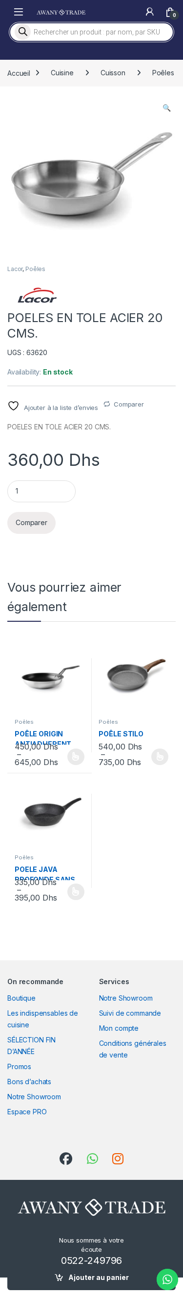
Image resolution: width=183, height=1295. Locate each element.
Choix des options (72, 757)
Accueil (18, 72)
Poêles (163, 72)
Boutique (21, 998)
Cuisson (113, 72)
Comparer (129, 404)
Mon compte (119, 1028)
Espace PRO (27, 1112)
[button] (167, 108)
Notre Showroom (34, 1096)
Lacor (14, 269)
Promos (19, 1066)
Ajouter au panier (98, 1277)
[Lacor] (36, 295)
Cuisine (62, 72)
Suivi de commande (130, 1013)
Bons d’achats (29, 1081)
